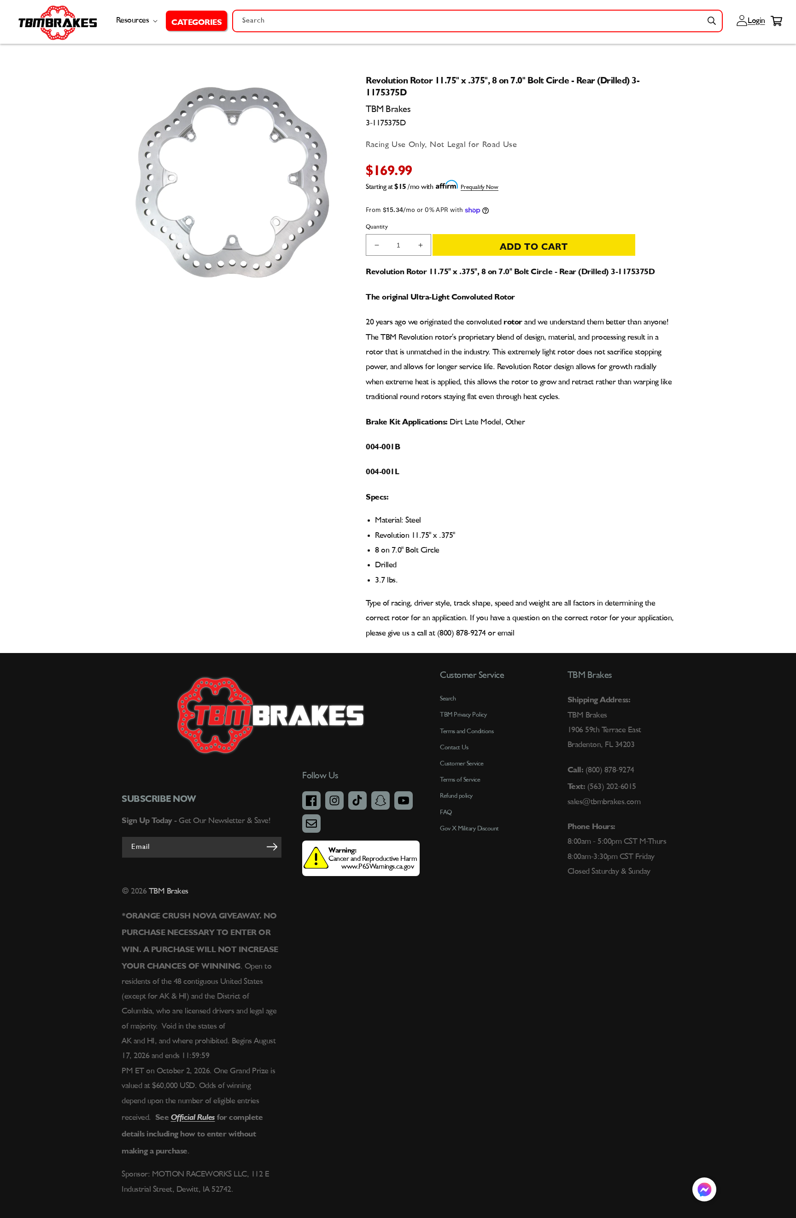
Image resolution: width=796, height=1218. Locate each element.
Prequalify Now (479, 187)
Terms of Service (460, 780)
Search (448, 698)
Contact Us (454, 747)
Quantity (377, 227)
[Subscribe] (272, 846)
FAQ (446, 812)
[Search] (712, 21)
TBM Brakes (167, 891)
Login (755, 20)
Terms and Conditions (466, 731)
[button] (196, 20)
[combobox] (477, 21)
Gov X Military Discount (469, 828)
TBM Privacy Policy (463, 715)
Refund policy (456, 796)
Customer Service (461, 763)
